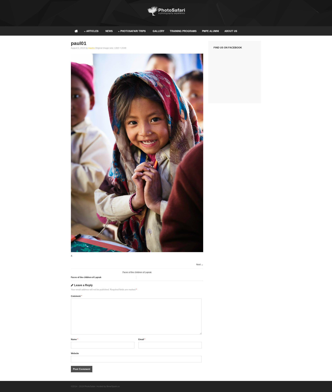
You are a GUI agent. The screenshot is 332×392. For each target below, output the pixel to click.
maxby (91, 48)
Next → (199, 264)
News (109, 31)
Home (76, 31)
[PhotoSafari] (166, 15)
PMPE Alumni (210, 31)
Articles (92, 31)
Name (74, 339)
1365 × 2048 (120, 48)
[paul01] (137, 251)
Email (141, 339)
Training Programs (183, 31)
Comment (76, 296)
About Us (230, 31)
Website (75, 353)
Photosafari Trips (133, 31)
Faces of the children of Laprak (137, 272)
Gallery (158, 31)
